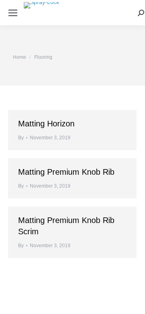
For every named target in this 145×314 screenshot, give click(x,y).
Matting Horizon (46, 123)
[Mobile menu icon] (13, 13)
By (21, 137)
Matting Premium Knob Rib (66, 171)
